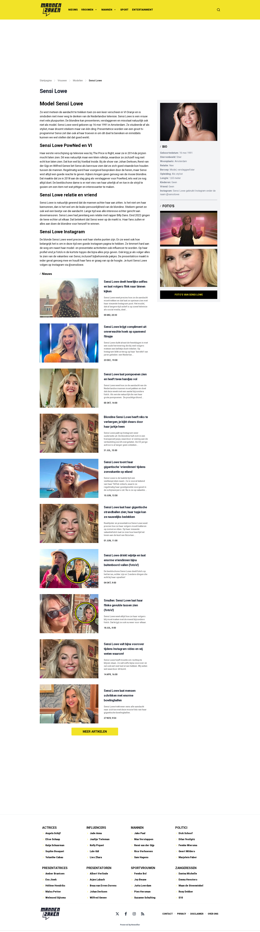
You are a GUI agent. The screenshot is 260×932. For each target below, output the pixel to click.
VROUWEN (87, 9)
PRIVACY (181, 914)
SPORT (124, 9)
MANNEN (106, 9)
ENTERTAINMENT (142, 9)
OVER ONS (213, 914)
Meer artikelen (95, 731)
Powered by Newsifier (130, 925)
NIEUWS (73, 9)
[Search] (218, 10)
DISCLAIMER (196, 914)
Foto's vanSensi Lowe (189, 294)
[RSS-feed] (142, 914)
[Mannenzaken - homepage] (51, 9)
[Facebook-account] (126, 914)
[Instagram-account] (134, 914)
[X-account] (117, 914)
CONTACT (167, 914)
